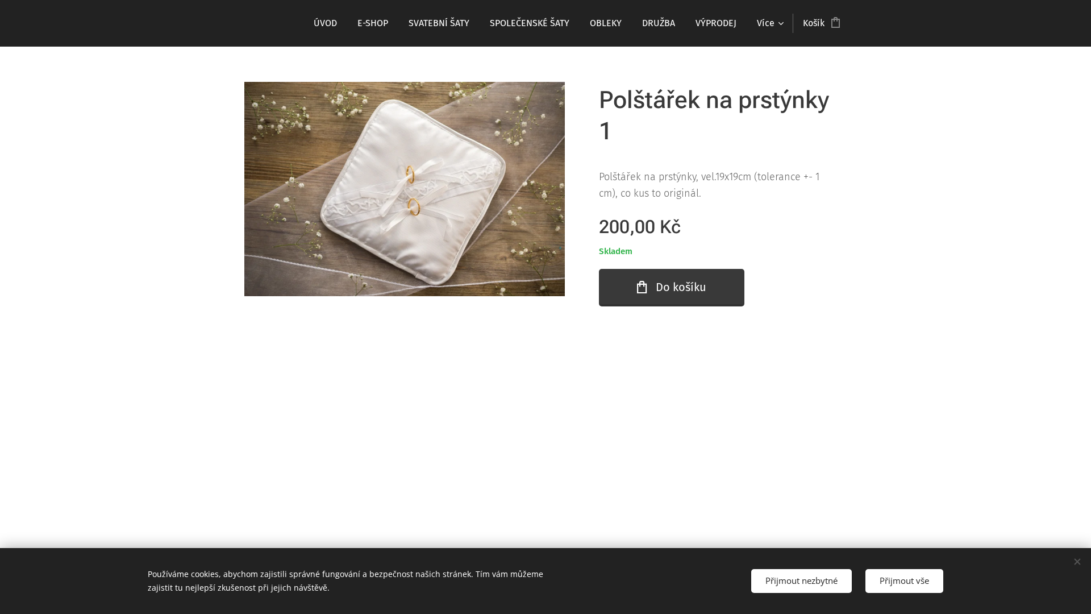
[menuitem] (325, 23)
